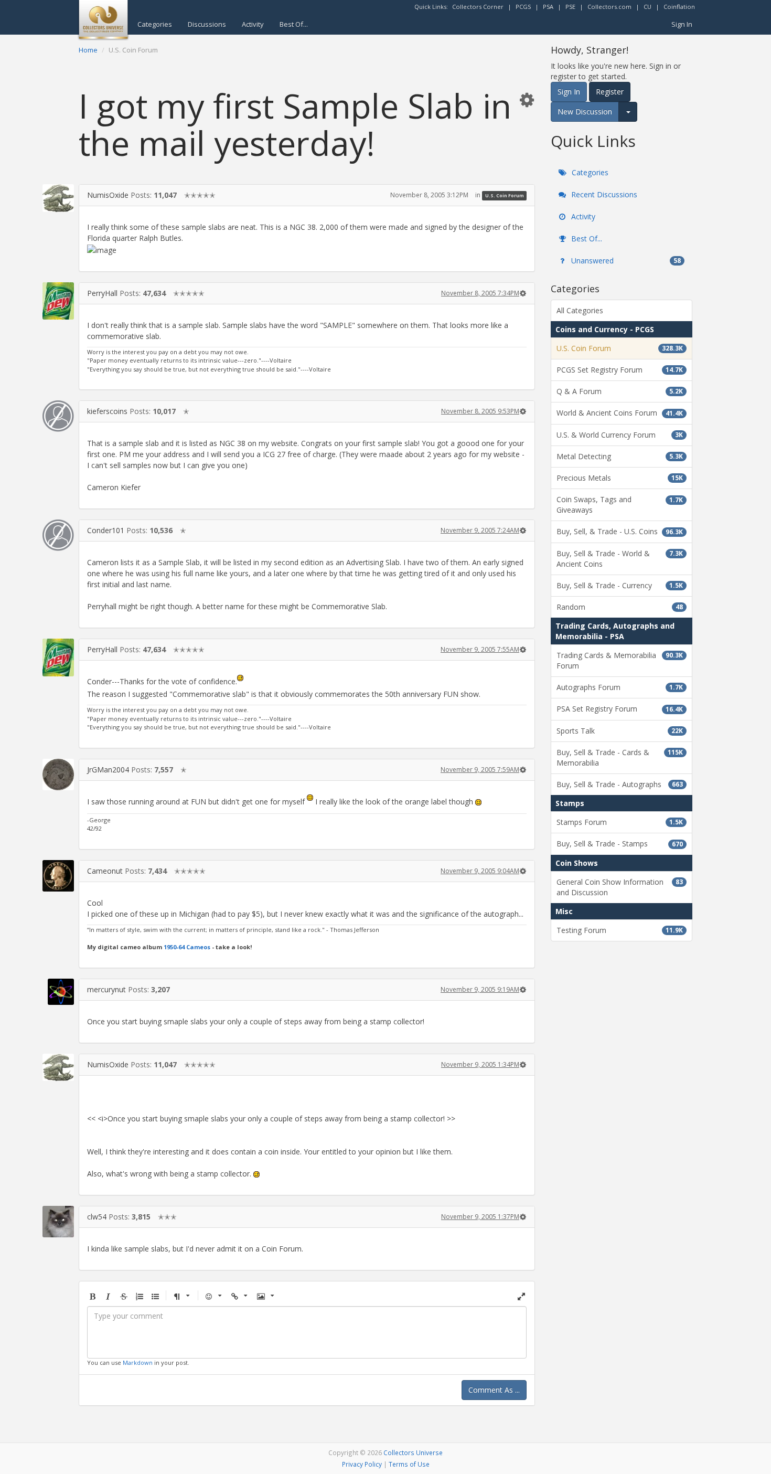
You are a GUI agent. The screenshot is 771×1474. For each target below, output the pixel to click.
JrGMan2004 (108, 770)
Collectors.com (609, 6)
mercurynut (106, 989)
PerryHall (102, 293)
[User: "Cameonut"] (58, 876)
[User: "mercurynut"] (58, 992)
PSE (570, 6)
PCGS (523, 6)
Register (610, 92)
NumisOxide (107, 195)
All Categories (579, 310)
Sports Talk (619, 731)
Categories (154, 24)
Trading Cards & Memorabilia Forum (619, 660)
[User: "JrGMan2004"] (58, 774)
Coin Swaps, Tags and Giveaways (619, 504)
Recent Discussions (603, 194)
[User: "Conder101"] (58, 535)
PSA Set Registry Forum (619, 709)
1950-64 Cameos (187, 947)
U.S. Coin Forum (504, 195)
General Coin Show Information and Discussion (619, 887)
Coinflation (679, 6)
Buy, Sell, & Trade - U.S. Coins (619, 531)
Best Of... (294, 24)
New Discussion (585, 111)
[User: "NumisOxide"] (58, 198)
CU (647, 6)
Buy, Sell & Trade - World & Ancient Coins (619, 558)
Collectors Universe (413, 1452)
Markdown (138, 1362)
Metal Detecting (619, 456)
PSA (548, 6)
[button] (526, 99)
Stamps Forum (619, 822)
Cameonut (105, 871)
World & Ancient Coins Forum (619, 413)
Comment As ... (494, 1390)
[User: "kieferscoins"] (58, 416)
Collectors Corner (478, 6)
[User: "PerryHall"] (58, 301)
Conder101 (105, 530)
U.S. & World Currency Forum (619, 435)
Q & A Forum (619, 391)
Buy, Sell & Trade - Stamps (619, 844)
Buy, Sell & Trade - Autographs (619, 784)
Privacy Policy (362, 1464)
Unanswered (625, 261)
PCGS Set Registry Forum (619, 370)
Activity (253, 24)
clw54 (96, 1217)
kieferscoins (107, 411)
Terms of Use (409, 1464)
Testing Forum (619, 930)
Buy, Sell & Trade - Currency (619, 585)
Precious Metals (619, 478)
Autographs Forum (619, 687)
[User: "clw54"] (58, 1221)
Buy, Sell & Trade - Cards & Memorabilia (619, 757)
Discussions (207, 24)
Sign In (681, 24)
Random (619, 607)
